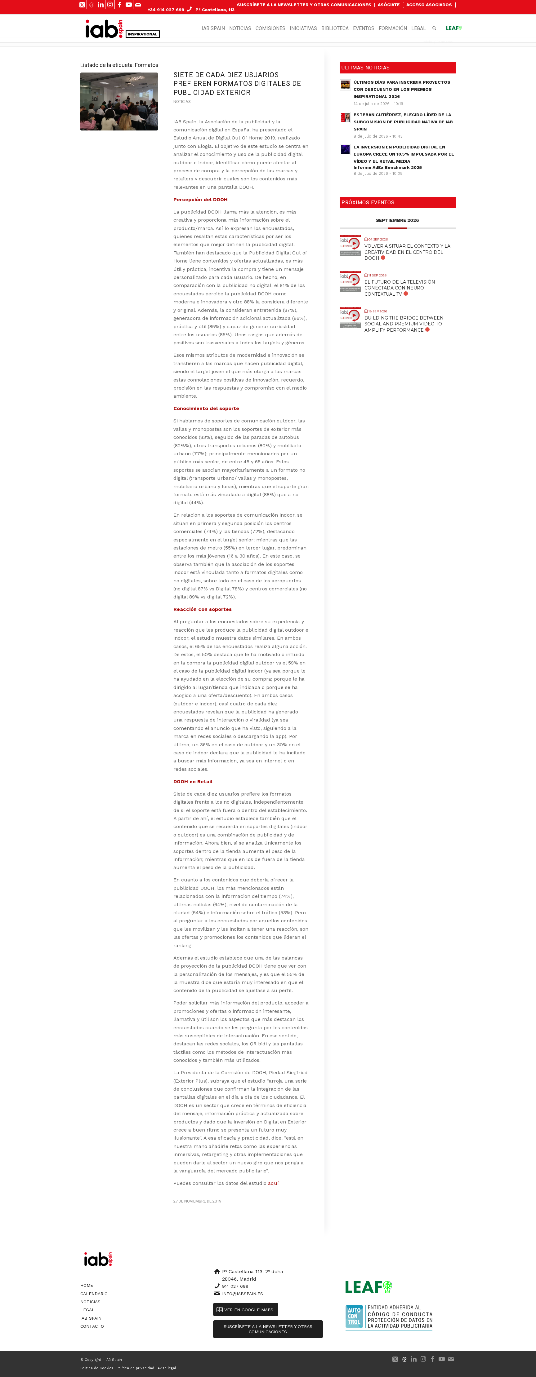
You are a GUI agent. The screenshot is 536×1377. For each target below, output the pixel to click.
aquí (274, 1183)
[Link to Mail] (138, 4)
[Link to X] (82, 4)
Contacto (92, 1326)
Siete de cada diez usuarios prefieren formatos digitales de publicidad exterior (237, 83)
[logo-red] (104, 28)
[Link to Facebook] (119, 4)
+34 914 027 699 (166, 9)
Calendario (94, 1293)
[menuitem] (304, 5)
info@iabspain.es (242, 1293)
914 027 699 (235, 1286)
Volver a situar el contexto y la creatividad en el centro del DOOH (407, 252)
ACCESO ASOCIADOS (429, 4)
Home (86, 1285)
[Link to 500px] (91, 4)
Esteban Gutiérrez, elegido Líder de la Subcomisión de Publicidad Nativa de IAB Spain (403, 121)
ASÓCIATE (389, 4)
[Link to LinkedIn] (100, 4)
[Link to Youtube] (128, 4)
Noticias (181, 101)
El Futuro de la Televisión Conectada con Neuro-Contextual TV (399, 288)
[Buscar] (434, 28)
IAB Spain (90, 1318)
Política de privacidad (135, 1368)
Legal (87, 1309)
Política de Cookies (96, 1368)
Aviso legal (167, 1368)
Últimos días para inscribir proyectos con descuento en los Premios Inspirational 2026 (402, 89)
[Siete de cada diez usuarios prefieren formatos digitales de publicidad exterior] (119, 102)
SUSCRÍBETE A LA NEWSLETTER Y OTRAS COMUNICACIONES (304, 4)
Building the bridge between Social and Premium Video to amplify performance (404, 324)
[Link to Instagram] (109, 4)
